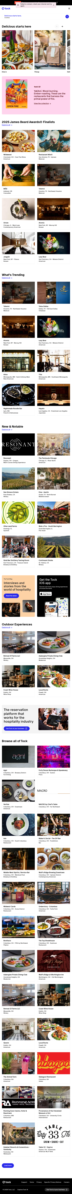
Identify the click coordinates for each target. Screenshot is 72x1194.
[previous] (57, 26)
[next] (62, 26)
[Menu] (69, 8)
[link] (18, 146)
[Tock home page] (6, 8)
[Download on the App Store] (53, 594)
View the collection (41, 103)
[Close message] (53, 5)
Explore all (6, 125)
